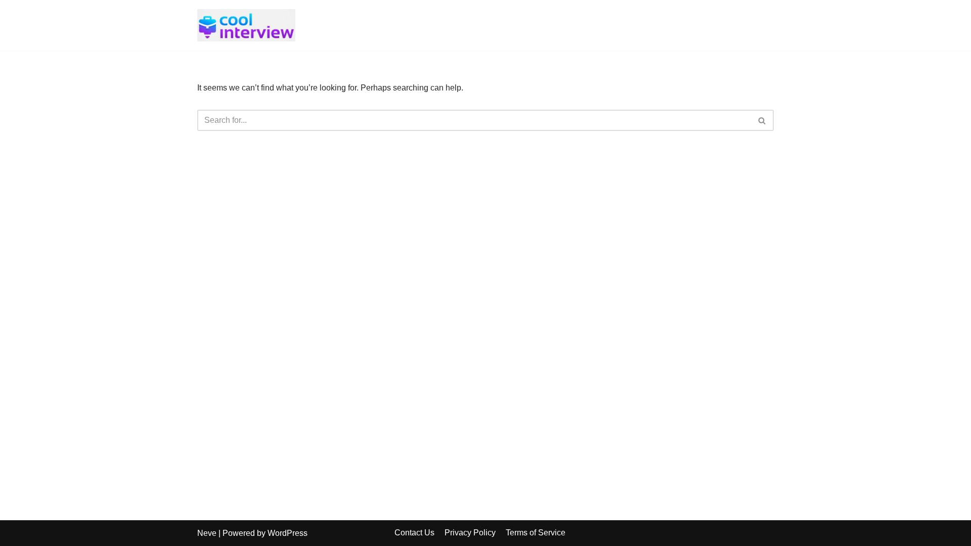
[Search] (762, 120)
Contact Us (414, 532)
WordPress (287, 533)
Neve (206, 533)
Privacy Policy (470, 532)
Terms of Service (535, 532)
